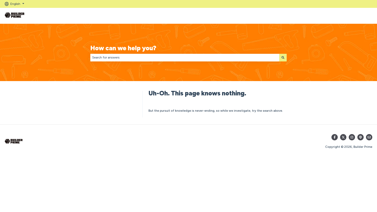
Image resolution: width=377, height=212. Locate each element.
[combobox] (184, 57)
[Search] (283, 57)
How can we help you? (123, 48)
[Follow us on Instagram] (352, 137)
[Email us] (369, 137)
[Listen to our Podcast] (360, 137)
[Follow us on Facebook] (334, 137)
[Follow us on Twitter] (343, 137)
